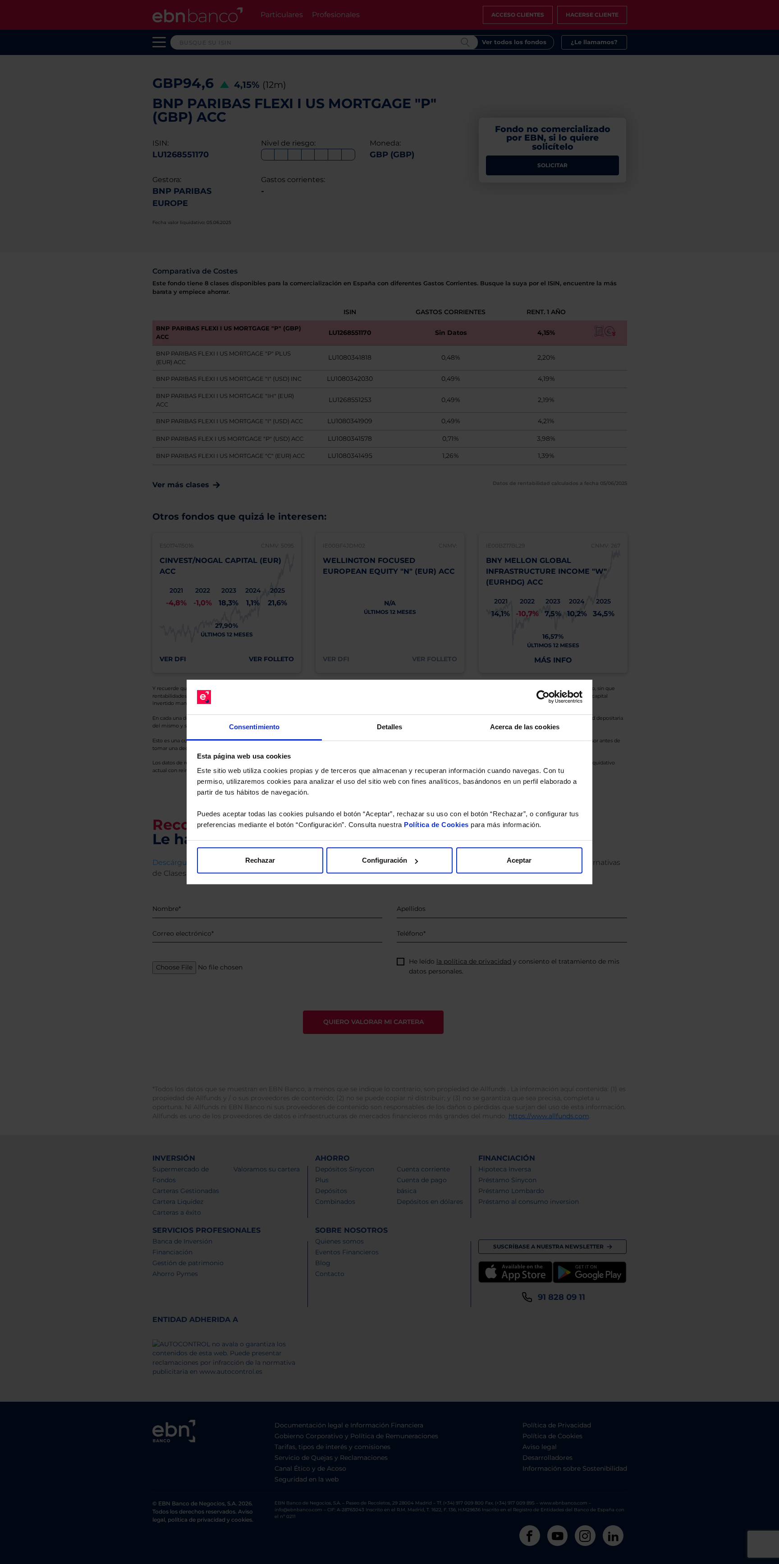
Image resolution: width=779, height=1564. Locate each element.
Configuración (384, 860)
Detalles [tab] (390, 727)
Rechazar (260, 860)
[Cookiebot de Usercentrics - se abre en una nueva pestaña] (543, 697)
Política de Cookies (436, 824)
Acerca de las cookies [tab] (524, 727)
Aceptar (519, 860)
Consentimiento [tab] (254, 727)
